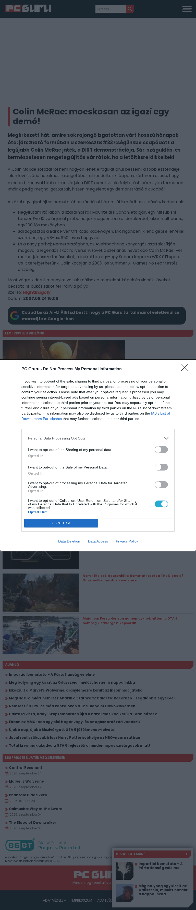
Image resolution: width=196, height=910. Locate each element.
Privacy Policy (127, 541)
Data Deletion (69, 541)
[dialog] (98, 455)
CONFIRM (61, 523)
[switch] (161, 449)
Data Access (98, 541)
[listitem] (98, 438)
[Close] (186, 369)
